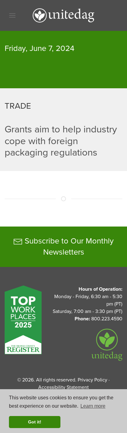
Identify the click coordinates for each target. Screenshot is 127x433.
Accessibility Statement (63, 387)
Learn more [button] (92, 406)
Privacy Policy (92, 380)
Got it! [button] (34, 421)
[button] (12, 15)
